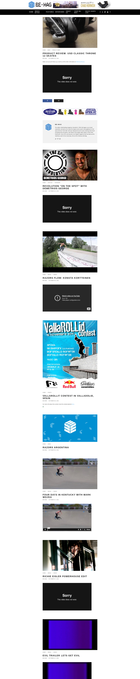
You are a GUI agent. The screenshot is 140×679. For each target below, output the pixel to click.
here (73, 404)
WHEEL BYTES (37, 12)
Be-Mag (45, 58)
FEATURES (50, 12)
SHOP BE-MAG (77, 12)
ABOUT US (68, 12)
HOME (31, 12)
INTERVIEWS (59, 12)
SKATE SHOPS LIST (90, 12)
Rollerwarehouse (80, 61)
